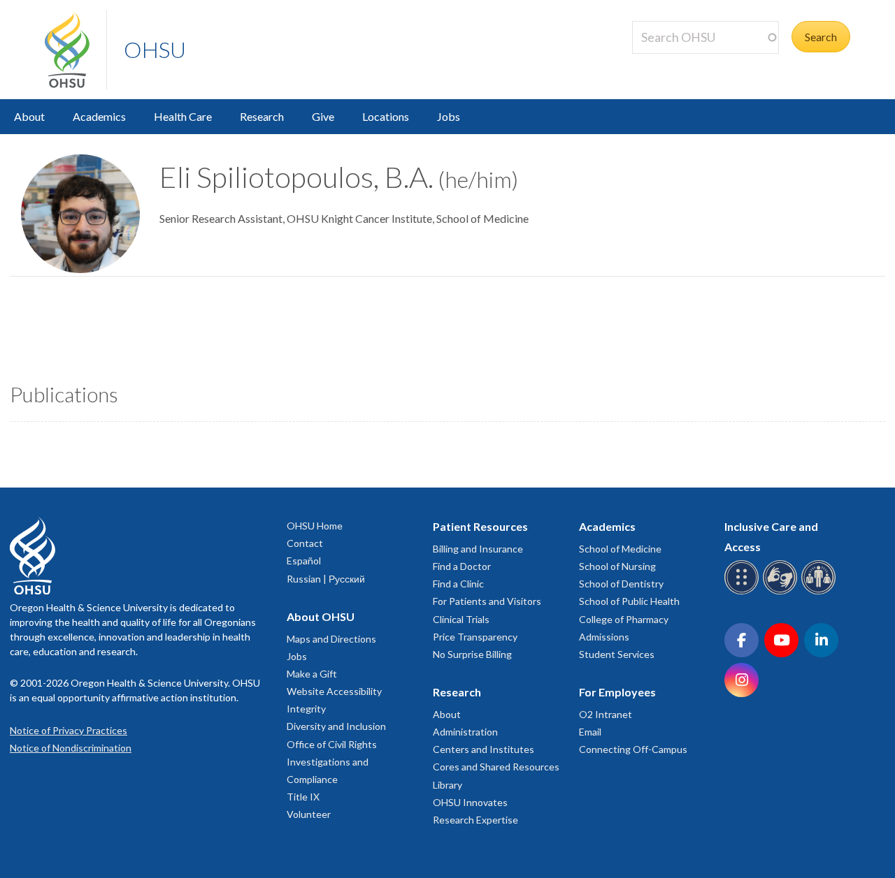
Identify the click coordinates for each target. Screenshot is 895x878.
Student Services (616, 654)
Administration (465, 732)
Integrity (306, 709)
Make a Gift (312, 674)
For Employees (617, 691)
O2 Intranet (605, 714)
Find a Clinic (458, 584)
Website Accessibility (334, 691)
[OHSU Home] (75, 49)
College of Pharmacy (623, 619)
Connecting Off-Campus (633, 749)
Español (304, 560)
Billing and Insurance (478, 549)
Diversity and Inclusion (336, 726)
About (29, 116)
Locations (385, 116)
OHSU (155, 49)
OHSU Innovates (470, 802)
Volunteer (309, 814)
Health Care (183, 116)
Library (447, 785)
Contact (305, 543)
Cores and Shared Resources (496, 767)
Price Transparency (475, 637)
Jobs (448, 116)
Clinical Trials (461, 619)
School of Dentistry (621, 584)
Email (590, 732)
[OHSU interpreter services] (820, 592)
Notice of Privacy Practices (68, 730)
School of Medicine (620, 549)
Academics (99, 116)
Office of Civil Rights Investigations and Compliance (332, 761)
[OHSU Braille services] (743, 592)
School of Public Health (629, 601)
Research (262, 116)
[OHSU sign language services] (782, 592)
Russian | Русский (326, 579)
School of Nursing (617, 566)
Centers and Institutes (483, 749)
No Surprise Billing (472, 654)
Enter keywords (675, 61)
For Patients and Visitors (487, 601)
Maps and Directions (331, 639)
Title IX (303, 797)
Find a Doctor (462, 566)
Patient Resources (480, 526)
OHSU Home (315, 526)
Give (323, 116)
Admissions (604, 637)
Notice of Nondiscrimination (70, 748)
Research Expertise (475, 820)
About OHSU (321, 616)
